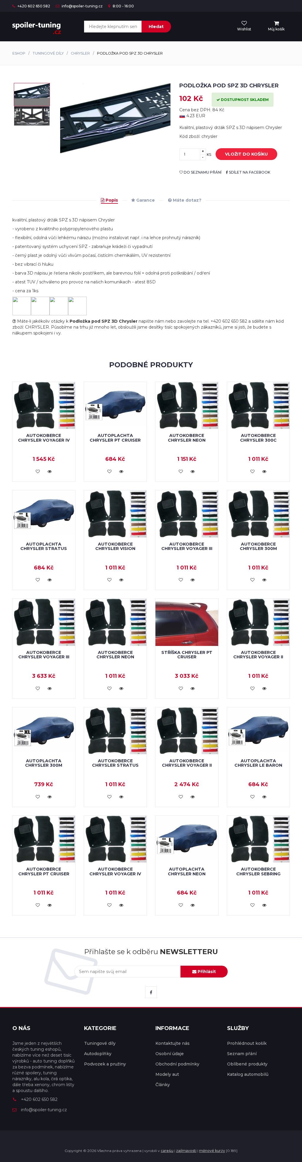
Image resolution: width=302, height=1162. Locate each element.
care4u (167, 1150)
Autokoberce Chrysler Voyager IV (44, 438)
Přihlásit (206, 971)
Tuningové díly (48, 53)
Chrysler (80, 53)
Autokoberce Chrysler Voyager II (258, 655)
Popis (111, 200)
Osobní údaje (169, 1053)
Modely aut (167, 1074)
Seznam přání (242, 1053)
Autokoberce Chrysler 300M (258, 546)
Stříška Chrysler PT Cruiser (186, 655)
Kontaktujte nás (172, 1043)
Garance (145, 200)
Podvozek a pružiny (105, 1064)
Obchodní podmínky (177, 1064)
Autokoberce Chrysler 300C (258, 438)
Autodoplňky (97, 1053)
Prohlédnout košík (247, 1043)
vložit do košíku (246, 154)
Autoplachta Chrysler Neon (187, 871)
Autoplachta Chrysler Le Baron (258, 763)
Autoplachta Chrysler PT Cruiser (115, 438)
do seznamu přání (202, 172)
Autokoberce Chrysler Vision (115, 546)
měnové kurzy (212, 1150)
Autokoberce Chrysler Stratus (115, 763)
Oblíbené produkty (247, 1064)
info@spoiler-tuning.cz (82, 6)
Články (162, 1084)
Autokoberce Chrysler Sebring (258, 871)
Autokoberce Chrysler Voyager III (186, 546)
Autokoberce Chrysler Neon (187, 438)
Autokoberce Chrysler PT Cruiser (43, 871)
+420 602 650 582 (33, 6)
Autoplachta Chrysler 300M (43, 763)
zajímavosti (186, 1150)
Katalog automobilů (247, 1074)
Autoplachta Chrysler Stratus (43, 546)
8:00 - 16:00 (123, 6)
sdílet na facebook (249, 172)
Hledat (156, 26)
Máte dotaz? (186, 200)
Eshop (18, 53)
